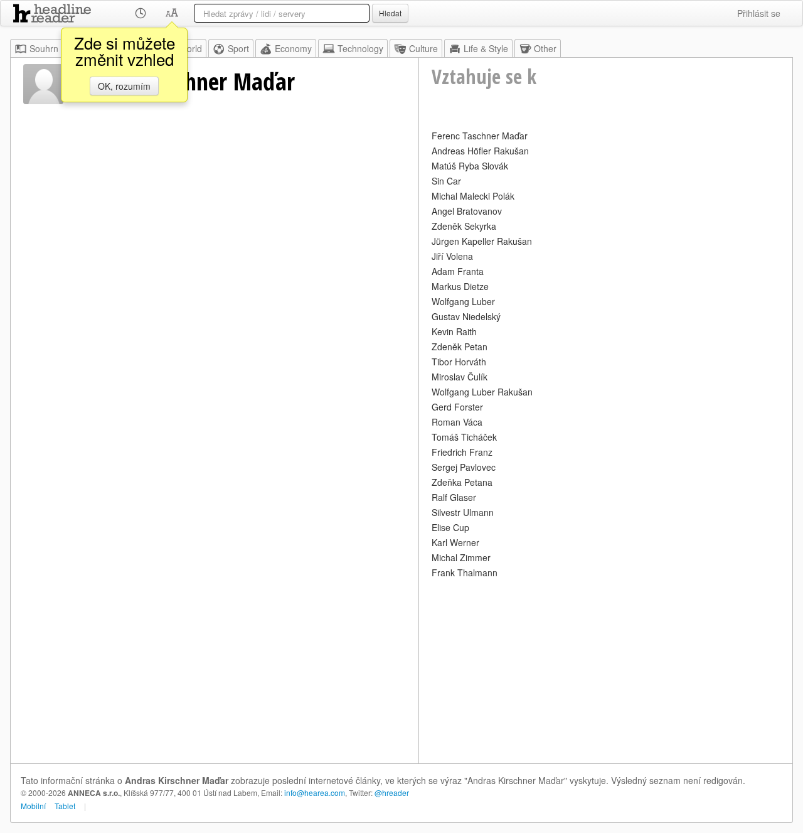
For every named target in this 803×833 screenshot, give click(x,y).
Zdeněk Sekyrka (464, 226)
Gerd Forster (457, 406)
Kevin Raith (454, 331)
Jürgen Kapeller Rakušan (482, 241)
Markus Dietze (460, 286)
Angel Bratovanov (467, 211)
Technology (360, 48)
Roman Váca (457, 422)
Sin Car (446, 181)
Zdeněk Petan (459, 346)
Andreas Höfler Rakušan (480, 150)
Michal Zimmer (461, 557)
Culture (423, 48)
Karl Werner (455, 542)
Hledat (390, 13)
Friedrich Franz (462, 452)
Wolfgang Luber (463, 301)
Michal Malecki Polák (473, 196)
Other (545, 48)
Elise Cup (450, 527)
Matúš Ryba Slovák (470, 165)
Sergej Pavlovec (464, 467)
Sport (238, 48)
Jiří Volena (452, 256)
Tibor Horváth (459, 361)
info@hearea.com (314, 792)
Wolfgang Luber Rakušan (482, 391)
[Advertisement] (606, 669)
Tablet (65, 805)
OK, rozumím (124, 86)
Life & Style (486, 48)
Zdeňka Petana (462, 482)
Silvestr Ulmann (463, 512)
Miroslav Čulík (459, 376)
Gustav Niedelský (466, 316)
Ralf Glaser (454, 497)
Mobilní (33, 805)
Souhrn (43, 48)
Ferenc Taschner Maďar (480, 135)
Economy (293, 48)
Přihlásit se (758, 13)
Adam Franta (458, 271)
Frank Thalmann (464, 572)
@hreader (392, 792)
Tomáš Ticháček (464, 437)
